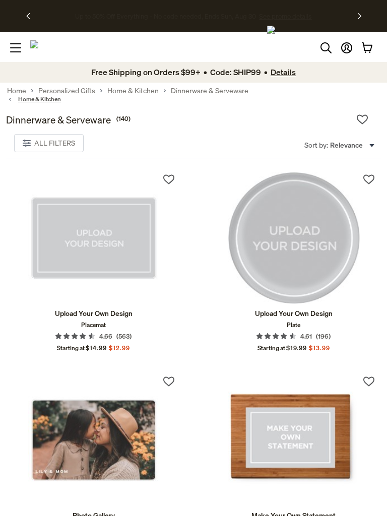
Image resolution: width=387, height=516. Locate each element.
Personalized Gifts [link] (66, 90)
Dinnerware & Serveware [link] (209, 90)
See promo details (281, 16)
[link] (93, 238)
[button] (346, 47)
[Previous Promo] (31, 16)
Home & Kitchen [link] (133, 90)
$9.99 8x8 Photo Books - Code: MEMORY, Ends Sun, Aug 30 (165, 16)
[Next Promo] (359, 16)
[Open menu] (15, 47)
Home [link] (16, 90)
